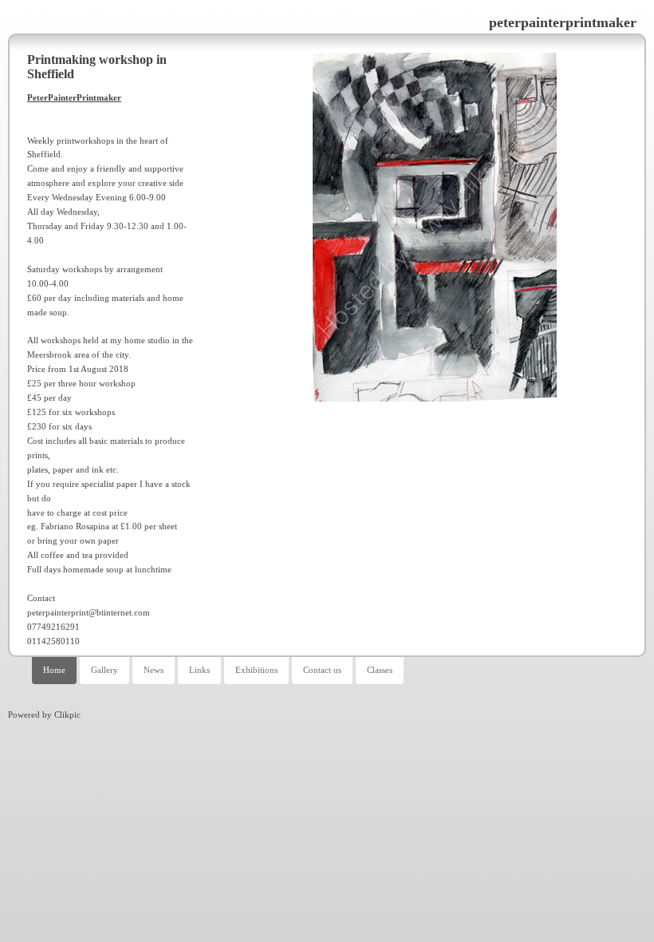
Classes (379, 670)
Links (199, 670)
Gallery (104, 670)
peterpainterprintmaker (562, 22)
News (154, 670)
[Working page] (434, 227)
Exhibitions (256, 670)
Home (54, 670)
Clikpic (67, 714)
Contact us (322, 670)
